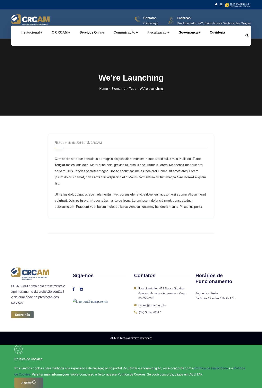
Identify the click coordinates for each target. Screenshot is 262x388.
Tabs (132, 89)
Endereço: (184, 18)
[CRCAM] (24, 20)
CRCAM (96, 142)
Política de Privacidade (211, 368)
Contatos (149, 18)
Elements (118, 89)
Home (103, 89)
